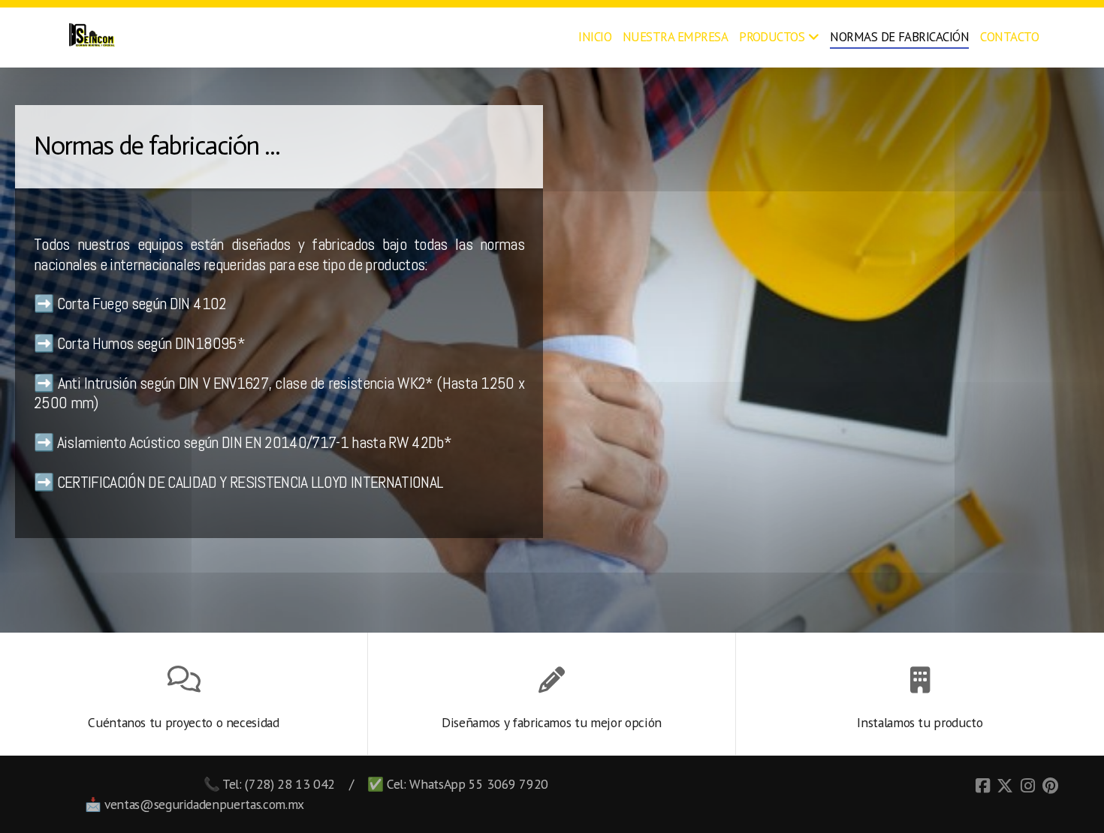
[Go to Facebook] (982, 785)
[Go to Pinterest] (1050, 785)
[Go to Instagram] (1027, 785)
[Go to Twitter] (1005, 785)
